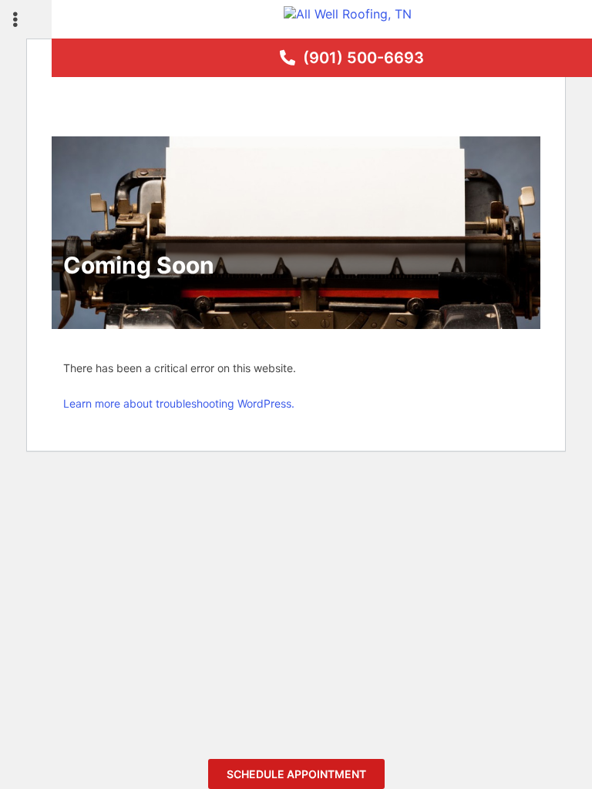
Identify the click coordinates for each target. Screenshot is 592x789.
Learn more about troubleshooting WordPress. (178, 403)
